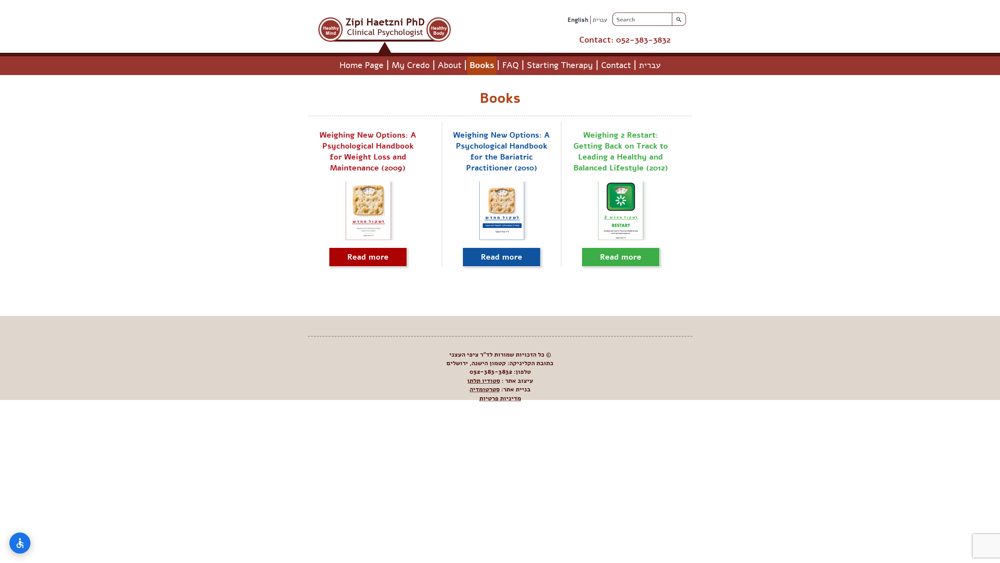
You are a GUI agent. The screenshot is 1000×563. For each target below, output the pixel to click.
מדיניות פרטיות (500, 398)
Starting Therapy (560, 65)
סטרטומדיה (485, 389)
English (578, 20)
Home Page (361, 65)
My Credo (411, 65)
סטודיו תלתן (483, 381)
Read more (368, 257)
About (449, 65)
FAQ (510, 65)
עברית (600, 20)
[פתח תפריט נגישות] (19, 543)
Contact (616, 65)
